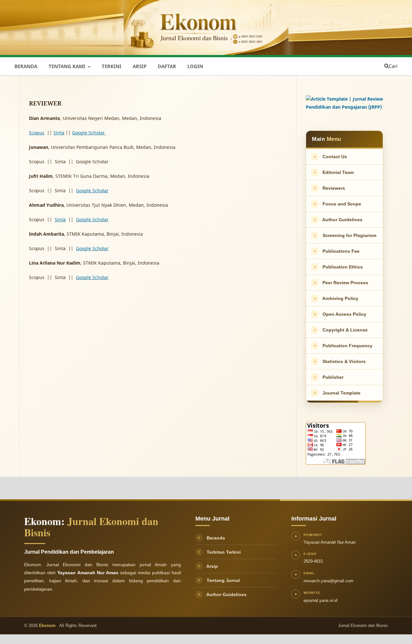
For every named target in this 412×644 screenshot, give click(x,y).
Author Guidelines (338, 219)
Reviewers (329, 188)
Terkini (111, 66)
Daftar (167, 66)
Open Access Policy (340, 314)
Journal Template (337, 392)
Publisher (329, 377)
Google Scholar (92, 190)
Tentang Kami (68, 66)
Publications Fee (337, 251)
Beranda (25, 66)
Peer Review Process (341, 282)
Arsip (139, 66)
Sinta (58, 133)
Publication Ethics (338, 266)
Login (195, 66)
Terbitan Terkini (219, 552)
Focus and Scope (337, 203)
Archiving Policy (336, 298)
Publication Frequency (343, 345)
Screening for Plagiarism (345, 235)
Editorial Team (334, 172)
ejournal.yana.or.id (320, 600)
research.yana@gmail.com (328, 580)
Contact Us (330, 156)
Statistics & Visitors (340, 361)
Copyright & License (341, 329)
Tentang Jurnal (219, 580)
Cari (393, 66)
